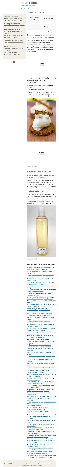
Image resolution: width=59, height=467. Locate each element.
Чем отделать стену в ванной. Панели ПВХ (41, 439)
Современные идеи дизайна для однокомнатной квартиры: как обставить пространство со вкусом (38, 310)
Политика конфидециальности (27, 463)
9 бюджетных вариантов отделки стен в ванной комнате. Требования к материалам (41, 436)
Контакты (23, 461)
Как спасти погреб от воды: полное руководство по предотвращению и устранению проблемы (41, 341)
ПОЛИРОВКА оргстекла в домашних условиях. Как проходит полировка (13, 48)
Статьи (35, 8)
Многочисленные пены (34, 18)
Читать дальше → (32, 166)
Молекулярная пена (49, 18)
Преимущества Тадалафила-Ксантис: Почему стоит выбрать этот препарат (14, 24)
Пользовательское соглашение (31, 461)
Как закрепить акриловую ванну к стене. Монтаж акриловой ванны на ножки (39, 452)
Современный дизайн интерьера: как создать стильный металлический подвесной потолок (40, 298)
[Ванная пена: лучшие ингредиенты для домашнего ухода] (41, 231)
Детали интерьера (29, 3)
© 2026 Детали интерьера (9, 461)
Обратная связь (41, 461)
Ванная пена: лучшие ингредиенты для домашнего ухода (41, 176)
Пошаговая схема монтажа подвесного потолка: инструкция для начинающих (41, 290)
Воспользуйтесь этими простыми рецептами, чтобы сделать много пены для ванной (41, 390)
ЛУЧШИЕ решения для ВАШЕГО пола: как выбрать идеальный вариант (40, 336)
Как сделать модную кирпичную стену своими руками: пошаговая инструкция (40, 283)
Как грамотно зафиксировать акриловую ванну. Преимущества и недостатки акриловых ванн (41, 456)
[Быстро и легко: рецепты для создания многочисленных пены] (41, 119)
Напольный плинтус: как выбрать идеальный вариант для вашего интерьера (41, 329)
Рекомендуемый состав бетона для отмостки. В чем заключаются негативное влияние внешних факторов (41, 416)
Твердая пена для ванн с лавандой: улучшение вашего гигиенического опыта (41, 382)
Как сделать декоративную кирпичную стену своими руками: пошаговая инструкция (40, 276)
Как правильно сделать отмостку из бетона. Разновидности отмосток (40, 404)
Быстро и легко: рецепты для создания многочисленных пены (40, 36)
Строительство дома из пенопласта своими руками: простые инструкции (40, 428)
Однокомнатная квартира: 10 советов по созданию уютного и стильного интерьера (39, 314)
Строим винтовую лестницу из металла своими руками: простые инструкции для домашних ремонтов (41, 398)
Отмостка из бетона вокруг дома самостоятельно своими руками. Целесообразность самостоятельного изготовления (38, 410)
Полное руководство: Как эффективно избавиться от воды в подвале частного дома (40, 346)
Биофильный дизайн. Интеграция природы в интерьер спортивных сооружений (13, 41)
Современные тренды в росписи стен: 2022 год (42, 402)
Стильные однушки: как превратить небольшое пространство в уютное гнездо (41, 305)
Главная (22, 8)
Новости (29, 8)
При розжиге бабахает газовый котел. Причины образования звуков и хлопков (14, 31)
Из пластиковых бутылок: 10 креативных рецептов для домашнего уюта (39, 371)
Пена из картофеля (49, 27)
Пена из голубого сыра (34, 26)
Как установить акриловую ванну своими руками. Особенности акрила (40, 449)
